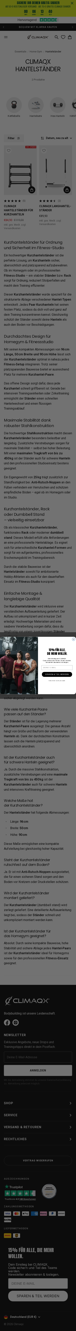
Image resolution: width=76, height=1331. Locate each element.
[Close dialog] (73, 639)
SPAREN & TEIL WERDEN (57, 674)
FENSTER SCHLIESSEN (57, 681)
